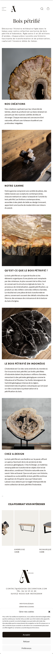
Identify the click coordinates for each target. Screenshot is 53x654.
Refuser (26, 641)
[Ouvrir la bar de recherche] (42, 9)
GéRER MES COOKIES (26, 607)
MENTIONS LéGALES (26, 603)
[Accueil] (14, 9)
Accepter (26, 635)
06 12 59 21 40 (29, 591)
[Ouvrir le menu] (4, 8)
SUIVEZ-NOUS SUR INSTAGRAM (26, 594)
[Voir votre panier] (48, 9)
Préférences (26, 648)
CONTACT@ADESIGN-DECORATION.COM (26, 589)
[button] (49, 612)
